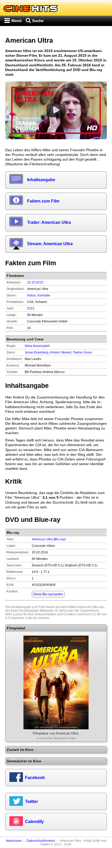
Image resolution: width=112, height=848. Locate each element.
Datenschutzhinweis (41, 841)
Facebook (35, 777)
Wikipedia (47, 610)
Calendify (34, 821)
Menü (16, 20)
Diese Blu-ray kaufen (48, 594)
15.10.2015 (35, 282)
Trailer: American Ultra (49, 222)
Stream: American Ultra (50, 244)
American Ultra (87, 607)
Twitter (31, 801)
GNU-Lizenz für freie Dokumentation (31, 614)
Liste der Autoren (37, 618)
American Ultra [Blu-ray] (48, 539)
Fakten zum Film (43, 201)
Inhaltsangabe (41, 180)
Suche (37, 20)
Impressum (14, 841)
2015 (30, 308)
